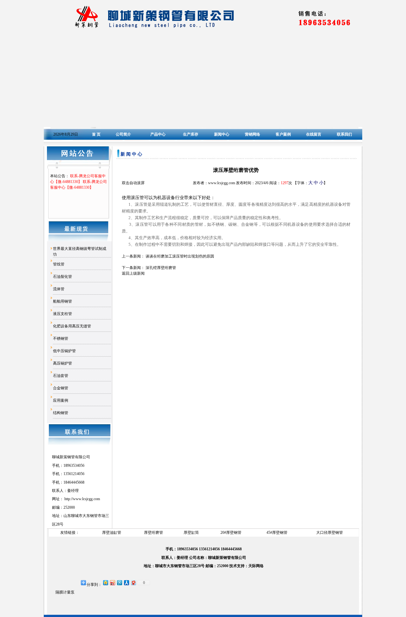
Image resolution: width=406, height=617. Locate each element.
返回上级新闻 (133, 273)
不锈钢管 (60, 338)
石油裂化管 (62, 276)
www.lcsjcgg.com (86, 499)
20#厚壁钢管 (230, 532)
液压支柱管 (62, 314)
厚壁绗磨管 (153, 532)
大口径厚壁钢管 (329, 532)
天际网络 (256, 566)
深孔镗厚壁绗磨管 (161, 267)
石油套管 (60, 375)
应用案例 (60, 400)
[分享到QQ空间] (105, 583)
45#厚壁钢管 (276, 532)
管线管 (58, 264)
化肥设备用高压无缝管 (72, 326)
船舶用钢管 (62, 301)
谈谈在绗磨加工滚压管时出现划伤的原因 (180, 256)
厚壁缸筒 (191, 532)
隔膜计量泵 (65, 592)
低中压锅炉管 (64, 351)
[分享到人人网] (126, 583)
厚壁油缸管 (111, 532)
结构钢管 (60, 413)
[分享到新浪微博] (112, 583)
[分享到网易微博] (133, 583)
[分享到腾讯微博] (119, 583)
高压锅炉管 (62, 363)
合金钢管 (60, 388)
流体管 (58, 289)
